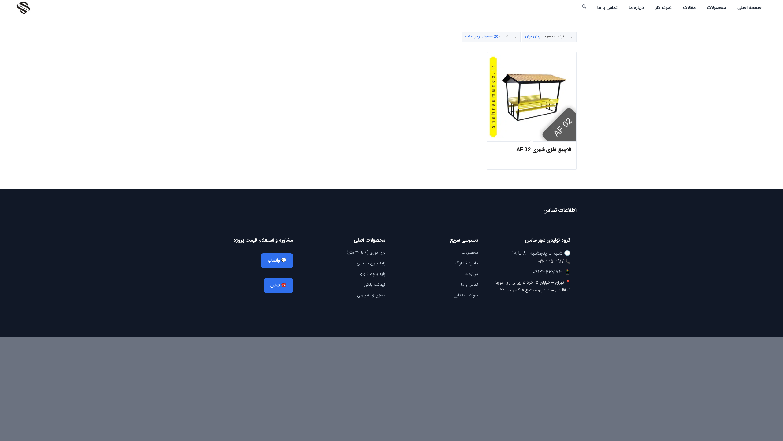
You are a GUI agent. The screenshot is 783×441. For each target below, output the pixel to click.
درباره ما (471, 274)
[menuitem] (749, 8)
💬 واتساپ (277, 260)
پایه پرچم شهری (371, 274)
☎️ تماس (278, 285)
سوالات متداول (466, 295)
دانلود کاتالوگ (466, 263)
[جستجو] (584, 8)
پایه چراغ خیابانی (371, 263)
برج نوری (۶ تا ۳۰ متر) (366, 252)
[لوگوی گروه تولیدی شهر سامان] (23, 8)
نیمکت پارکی (374, 284)
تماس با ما (469, 284)
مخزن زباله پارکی (371, 295)
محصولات (470, 252)
